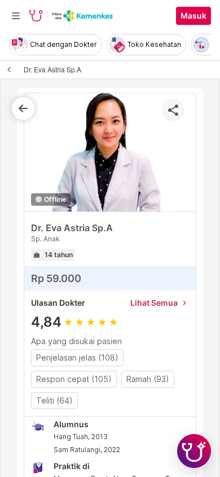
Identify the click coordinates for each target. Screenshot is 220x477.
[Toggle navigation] (16, 15)
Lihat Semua (159, 302)
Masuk (193, 15)
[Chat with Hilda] (194, 451)
